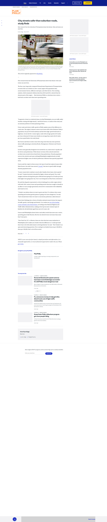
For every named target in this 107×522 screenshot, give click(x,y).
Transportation (33, 7)
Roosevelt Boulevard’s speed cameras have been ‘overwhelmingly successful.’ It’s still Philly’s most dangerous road (47, 280)
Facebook (23, 233)
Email (28, 233)
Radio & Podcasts (33, 3)
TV (40, 3)
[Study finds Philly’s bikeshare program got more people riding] (25, 318)
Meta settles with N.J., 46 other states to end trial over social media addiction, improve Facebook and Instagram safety (78, 79)
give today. (21, 244)
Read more (22, 334)
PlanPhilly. (40, 73)
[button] (15, 519)
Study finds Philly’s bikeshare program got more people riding (46, 315)
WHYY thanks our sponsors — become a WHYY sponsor (39, 116)
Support (63, 3)
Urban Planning (16, 7)
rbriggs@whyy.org (31, 337)
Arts (45, 3)
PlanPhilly (37, 254)
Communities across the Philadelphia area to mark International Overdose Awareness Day (78, 63)
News (25, 3)
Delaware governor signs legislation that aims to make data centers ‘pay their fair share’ (78, 71)
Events (49, 3)
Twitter (26, 233)
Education (56, 3)
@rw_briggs (23, 337)
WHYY (16, 3)
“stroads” (40, 166)
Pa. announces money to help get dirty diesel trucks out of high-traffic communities (47, 299)
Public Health (25, 7)
